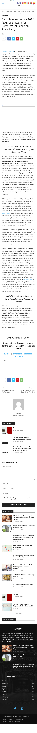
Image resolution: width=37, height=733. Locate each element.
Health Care (9, 11)
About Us (5, 719)
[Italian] (28, 2)
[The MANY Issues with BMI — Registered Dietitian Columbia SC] (7, 606)
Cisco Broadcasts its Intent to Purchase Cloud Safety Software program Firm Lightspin (22, 448)
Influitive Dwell (28, 279)
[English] (18, 2)
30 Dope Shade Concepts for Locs (23, 584)
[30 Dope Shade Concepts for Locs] (7, 587)
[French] (21, 2)
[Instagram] (22, 709)
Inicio (3, 11)
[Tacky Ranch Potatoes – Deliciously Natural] (7, 577)
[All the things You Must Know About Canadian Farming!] (7, 557)
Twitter (7, 354)
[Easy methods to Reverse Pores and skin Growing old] (7, 528)
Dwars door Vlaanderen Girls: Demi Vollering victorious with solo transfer (23, 566)
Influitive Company (8, 51)
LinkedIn (28, 354)
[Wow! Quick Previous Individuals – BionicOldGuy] (7, 548)
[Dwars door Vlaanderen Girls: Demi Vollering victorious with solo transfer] (7, 567)
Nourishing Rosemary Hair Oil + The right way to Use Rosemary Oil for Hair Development (23, 537)
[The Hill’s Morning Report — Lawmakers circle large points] (7, 440)
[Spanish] (34, 2)
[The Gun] (7, 430)
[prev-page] (3, 456)
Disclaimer (17, 721)
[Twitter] (13, 38)
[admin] (3, 34)
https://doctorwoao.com (18, 415)
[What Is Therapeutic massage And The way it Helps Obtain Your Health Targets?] (7, 518)
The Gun (15, 428)
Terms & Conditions (8, 721)
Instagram (17, 354)
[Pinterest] (17, 38)
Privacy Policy (19, 719)
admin (7, 34)
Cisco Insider (6, 213)
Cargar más (18, 613)
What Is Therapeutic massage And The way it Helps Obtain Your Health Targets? (23, 517)
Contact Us (12, 719)
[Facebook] (9, 38)
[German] (24, 2)
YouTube (19, 356)
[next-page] (6, 456)
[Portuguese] (31, 2)
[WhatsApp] (21, 38)
